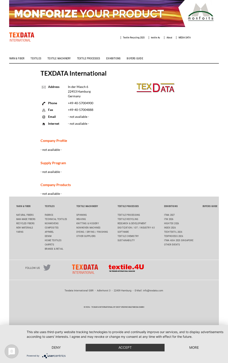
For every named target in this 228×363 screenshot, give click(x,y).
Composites (52, 227)
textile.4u (155, 37)
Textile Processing (129, 215)
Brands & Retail (54, 248)
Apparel (49, 231)
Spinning (81, 215)
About (169, 37)
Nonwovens (52, 223)
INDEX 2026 (170, 227)
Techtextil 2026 (173, 231)
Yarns (19, 231)
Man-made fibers (25, 219)
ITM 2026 (168, 219)
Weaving (81, 219)
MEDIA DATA (185, 37)
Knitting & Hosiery (87, 223)
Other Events (172, 244)
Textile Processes (88, 58)
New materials (24, 227)
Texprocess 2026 (173, 236)
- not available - (78, 123)
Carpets (49, 244)
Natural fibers (25, 215)
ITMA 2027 (169, 215)
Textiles (36, 58)
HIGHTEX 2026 (171, 223)
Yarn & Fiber (16, 58)
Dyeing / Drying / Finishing (92, 231)
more (194, 347)
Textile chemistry (128, 236)
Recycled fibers (25, 223)
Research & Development (132, 223)
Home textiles (53, 240)
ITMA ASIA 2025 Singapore (178, 240)
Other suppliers (86, 236)
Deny (56, 347)
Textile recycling (128, 219)
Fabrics (49, 215)
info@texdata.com (153, 290)
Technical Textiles (56, 219)
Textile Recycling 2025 (134, 37)
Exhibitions (113, 58)
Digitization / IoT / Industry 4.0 (136, 227)
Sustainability (126, 240)
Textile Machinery (59, 58)
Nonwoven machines (88, 227)
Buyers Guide (135, 58)
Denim (48, 236)
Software (123, 231)
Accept (125, 347)
